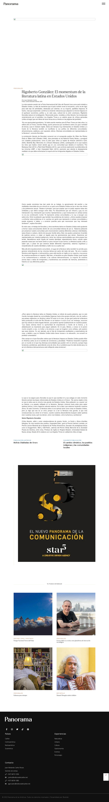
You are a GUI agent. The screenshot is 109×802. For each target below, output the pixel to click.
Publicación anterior (22, 440)
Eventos (57, 752)
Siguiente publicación (72, 440)
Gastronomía (59, 748)
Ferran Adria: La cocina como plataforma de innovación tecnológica (73, 641)
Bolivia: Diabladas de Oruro (26, 442)
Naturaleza (58, 739)
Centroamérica (10, 742)
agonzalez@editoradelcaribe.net (19, 784)
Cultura (56, 745)
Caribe (7, 739)
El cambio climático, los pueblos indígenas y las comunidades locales (77, 445)
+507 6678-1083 (13, 781)
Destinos (29, 638)
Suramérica (9, 748)
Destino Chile (19, 638)
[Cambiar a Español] (106, 774)
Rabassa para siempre (20, 695)
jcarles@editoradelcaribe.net (18, 777)
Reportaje (61, 693)
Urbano (57, 742)
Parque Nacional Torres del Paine (24, 640)
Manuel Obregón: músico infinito (66, 695)
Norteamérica (9, 745)
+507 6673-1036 (13, 774)
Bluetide (66, 797)
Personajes (18, 88)
